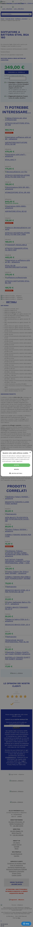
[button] (16, 473)
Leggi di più (19, 461)
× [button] (30, 452)
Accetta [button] (16, 465)
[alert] (16, 463)
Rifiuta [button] (16, 469)
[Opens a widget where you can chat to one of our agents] (26, 924)
